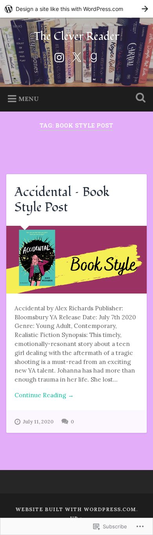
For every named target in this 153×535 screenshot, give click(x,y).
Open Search (139, 98)
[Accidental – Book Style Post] (76, 260)
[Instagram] (59, 56)
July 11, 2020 (38, 421)
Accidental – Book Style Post (62, 200)
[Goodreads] (93, 56)
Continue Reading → (44, 395)
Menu (28, 99)
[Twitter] (76, 56)
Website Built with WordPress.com (75, 509)
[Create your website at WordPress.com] (76, 9)
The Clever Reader (76, 36)
